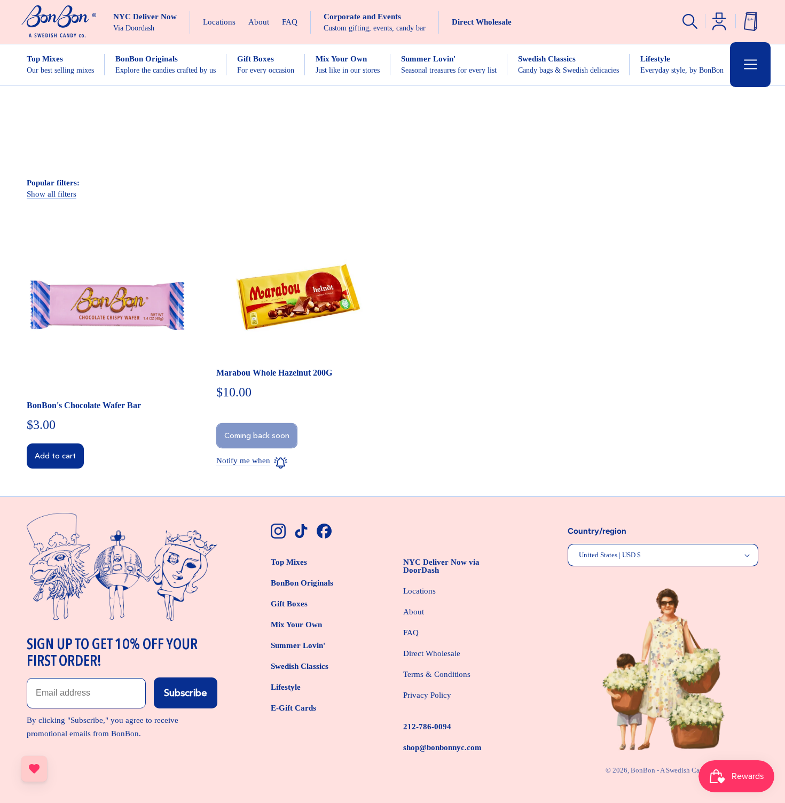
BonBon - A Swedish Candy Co (676, 770)
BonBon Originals (302, 583)
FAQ (411, 632)
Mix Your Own (296, 624)
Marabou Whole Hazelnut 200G (274, 372)
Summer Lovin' (298, 645)
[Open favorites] (34, 769)
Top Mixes (289, 562)
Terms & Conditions (436, 674)
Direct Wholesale (431, 653)
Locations (419, 591)
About (413, 611)
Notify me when (243, 460)
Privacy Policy (427, 695)
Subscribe (185, 693)
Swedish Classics (299, 666)
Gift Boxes (289, 603)
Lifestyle (286, 687)
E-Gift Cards (293, 708)
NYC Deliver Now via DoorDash (441, 566)
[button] (750, 64)
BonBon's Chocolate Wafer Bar (84, 405)
